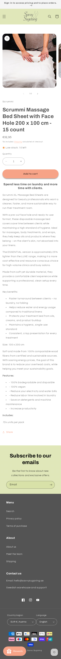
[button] (4, 16)
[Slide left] (23, 93)
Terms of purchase (16, 526)
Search (10, 511)
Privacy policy (14, 518)
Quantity (7, 154)
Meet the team (14, 554)
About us (11, 547)
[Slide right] (37, 93)
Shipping (18, 142)
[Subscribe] (51, 485)
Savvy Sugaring (34, 650)
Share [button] (9, 432)
